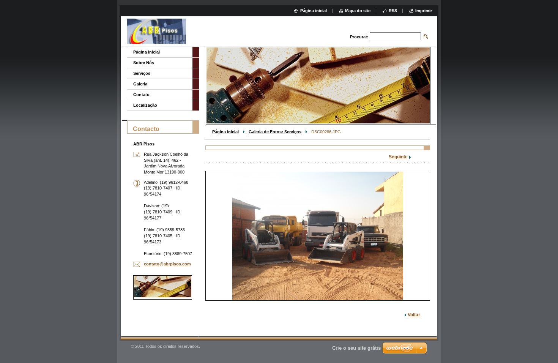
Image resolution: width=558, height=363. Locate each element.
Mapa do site (357, 10)
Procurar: (359, 37)
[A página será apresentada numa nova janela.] (317, 236)
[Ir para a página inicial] (156, 32)
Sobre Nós (143, 62)
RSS (393, 10)
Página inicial (225, 131)
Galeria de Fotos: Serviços (275, 131)
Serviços (141, 73)
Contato (141, 94)
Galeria (140, 84)
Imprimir (423, 10)
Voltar (414, 314)
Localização (145, 105)
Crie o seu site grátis (356, 348)
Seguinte (398, 156)
